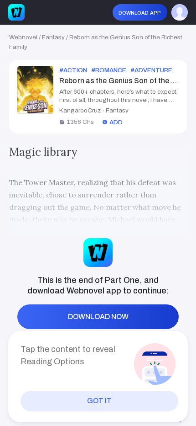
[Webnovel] (16, 12)
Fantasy (53, 37)
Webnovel (23, 37)
